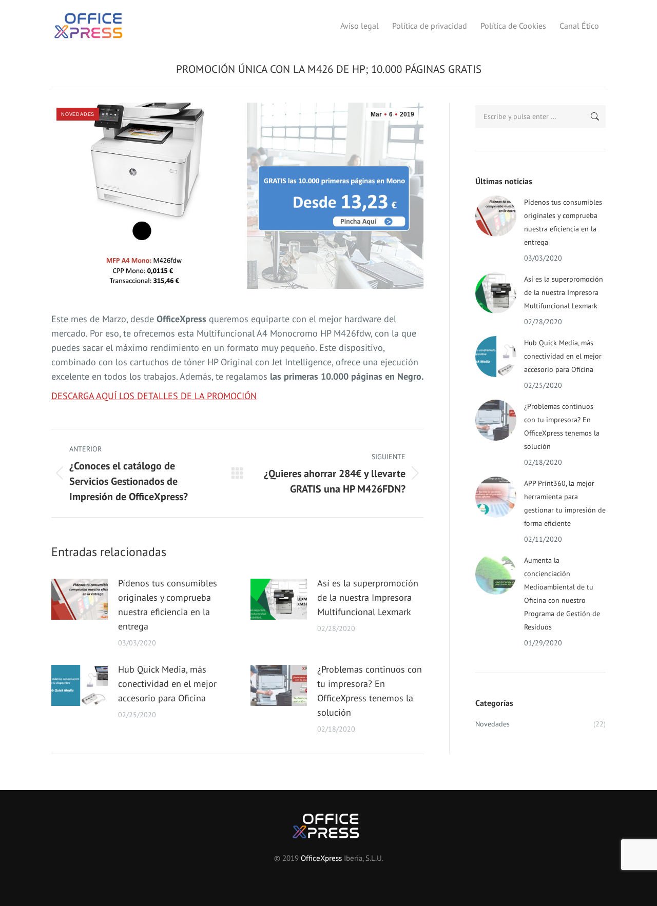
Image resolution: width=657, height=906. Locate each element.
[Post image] (79, 599)
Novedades (77, 114)
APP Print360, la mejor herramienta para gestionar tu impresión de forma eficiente (565, 503)
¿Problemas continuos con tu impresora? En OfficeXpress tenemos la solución (369, 690)
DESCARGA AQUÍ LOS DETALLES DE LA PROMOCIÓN (154, 396)
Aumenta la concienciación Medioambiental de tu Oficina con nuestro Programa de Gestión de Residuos (562, 594)
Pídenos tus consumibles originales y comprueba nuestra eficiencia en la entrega (167, 604)
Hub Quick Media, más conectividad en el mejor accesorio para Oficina (167, 683)
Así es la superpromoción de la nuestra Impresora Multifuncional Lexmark (367, 597)
